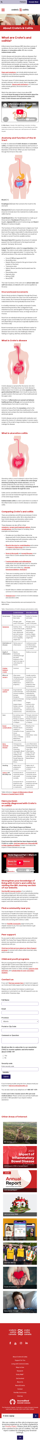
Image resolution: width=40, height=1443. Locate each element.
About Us (20, 1382)
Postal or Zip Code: (9, 1026)
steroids (27, 567)
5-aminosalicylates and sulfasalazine (18, 561)
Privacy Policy (11, 1426)
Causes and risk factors (20, 84)
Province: (5, 1018)
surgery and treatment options (19, 527)
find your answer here (16, 983)
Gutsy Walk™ (20, 1374)
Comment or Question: (10, 1035)
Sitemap (20, 1396)
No (5, 1058)
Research (20, 1371)
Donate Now (33, 2)
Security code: (7, 1063)
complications (6, 529)
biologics (23, 569)
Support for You (20, 1360)
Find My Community (14, 924)
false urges (19, 547)
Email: (4, 1009)
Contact (20, 1389)
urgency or (11, 547)
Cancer (4, 772)
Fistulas (4, 668)
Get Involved (20, 1378)
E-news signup (8, 1416)
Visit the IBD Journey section (11, 891)
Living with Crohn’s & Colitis (20, 1364)
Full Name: (6, 1000)
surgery (4, 677)
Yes (6, 1055)
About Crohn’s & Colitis (20, 1357)
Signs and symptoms (9, 72)
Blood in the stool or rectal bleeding (18, 545)
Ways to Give (20, 1367)
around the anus (27, 553)
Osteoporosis (10, 596)
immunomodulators (12, 569)
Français (23, 2)
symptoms (5, 527)
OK (20, 1437)
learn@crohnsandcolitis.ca (18, 1085)
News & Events (20, 1385)
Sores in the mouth (12, 553)
